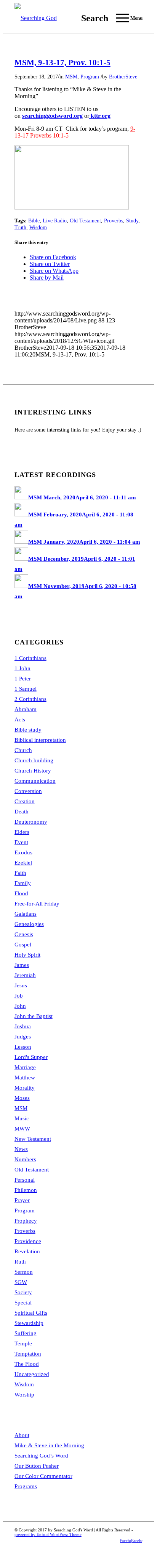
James (21, 965)
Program (89, 77)
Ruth (20, 1262)
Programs (25, 1486)
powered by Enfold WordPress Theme (48, 1534)
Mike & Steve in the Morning (49, 1445)
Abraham (25, 709)
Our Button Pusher (36, 1466)
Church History (32, 771)
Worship (24, 1395)
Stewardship (28, 1323)
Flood (21, 893)
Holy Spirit (27, 955)
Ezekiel (23, 863)
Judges (22, 1037)
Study (132, 220)
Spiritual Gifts (30, 1313)
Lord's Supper (31, 1057)
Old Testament (85, 220)
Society (23, 1292)
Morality (24, 1088)
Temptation (27, 1354)
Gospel (22, 944)
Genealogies (29, 924)
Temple (23, 1343)
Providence (27, 1241)
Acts (19, 719)
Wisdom (38, 227)
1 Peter (22, 679)
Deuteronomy (30, 822)
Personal (24, 1180)
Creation (24, 801)
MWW (22, 1129)
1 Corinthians (30, 658)
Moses (22, 1098)
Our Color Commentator (43, 1476)
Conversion (28, 791)
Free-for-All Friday (36, 904)
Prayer (22, 1200)
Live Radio (55, 220)
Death (21, 812)
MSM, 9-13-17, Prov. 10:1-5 (62, 62)
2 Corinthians (30, 699)
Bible (34, 220)
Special (23, 1303)
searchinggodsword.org (52, 116)
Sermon (23, 1272)
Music (21, 1118)
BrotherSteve (123, 77)
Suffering (25, 1333)
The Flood (26, 1364)
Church (23, 750)
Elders (21, 832)
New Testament (32, 1139)
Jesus (20, 985)
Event (21, 842)
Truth (20, 227)
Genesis (23, 934)
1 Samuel (25, 689)
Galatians (25, 914)
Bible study (28, 730)
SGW (20, 1282)
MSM (71, 77)
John (20, 1006)
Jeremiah (25, 975)
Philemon (25, 1190)
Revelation (27, 1251)
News (21, 1149)
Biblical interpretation (40, 740)
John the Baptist (33, 1016)
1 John (22, 668)
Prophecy (25, 1221)
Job (18, 996)
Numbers (25, 1159)
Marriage (25, 1067)
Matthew (24, 1077)
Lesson (22, 1047)
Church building (33, 760)
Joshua (22, 1026)
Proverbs (113, 220)
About (21, 1435)
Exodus (23, 852)
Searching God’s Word (41, 1456)
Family (22, 883)
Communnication (35, 781)
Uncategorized (31, 1374)
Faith (20, 873)
